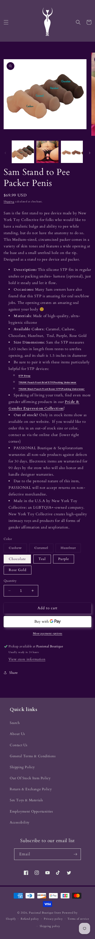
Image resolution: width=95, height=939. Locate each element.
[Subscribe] (75, 854)
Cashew (18, 548)
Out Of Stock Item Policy (30, 778)
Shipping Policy (22, 767)
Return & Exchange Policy (31, 789)
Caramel (43, 548)
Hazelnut (71, 548)
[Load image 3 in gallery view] (72, 152)
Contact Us (19, 745)
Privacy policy (53, 919)
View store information (27, 659)
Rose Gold (17, 570)
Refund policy (30, 919)
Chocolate (17, 559)
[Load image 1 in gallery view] (23, 152)
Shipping (9, 201)
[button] (6, 22)
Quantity (10, 581)
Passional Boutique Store (45, 913)
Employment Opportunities (31, 811)
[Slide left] (5, 153)
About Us (17, 734)
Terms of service (78, 919)
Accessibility (19, 822)
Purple (63, 559)
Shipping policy (50, 926)
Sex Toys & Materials (26, 800)
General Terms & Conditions (33, 756)
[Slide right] (89, 153)
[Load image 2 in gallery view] (47, 152)
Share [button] (13, 672)
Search (15, 723)
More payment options (47, 633)
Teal (42, 559)
